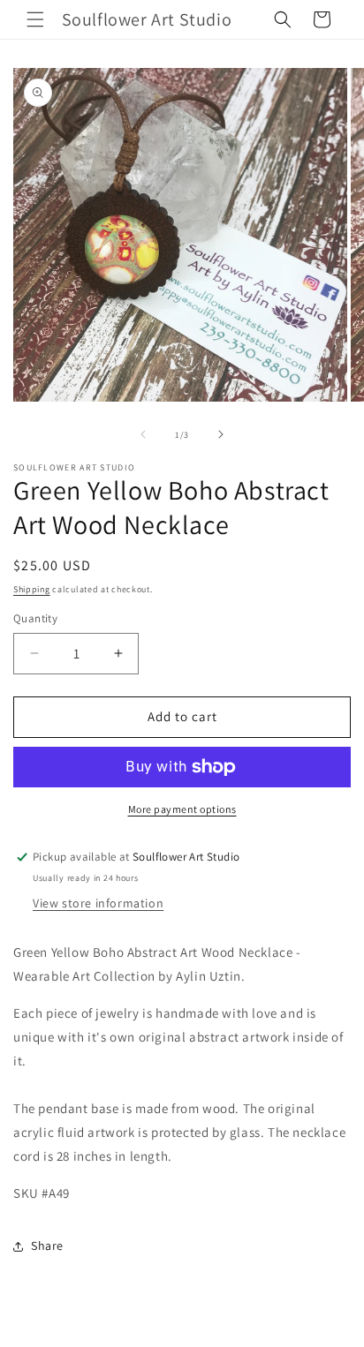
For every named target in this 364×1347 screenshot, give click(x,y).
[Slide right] (220, 434)
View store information (98, 903)
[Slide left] (143, 434)
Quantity (35, 618)
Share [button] (47, 1245)
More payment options (182, 809)
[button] (35, 19)
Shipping (31, 589)
